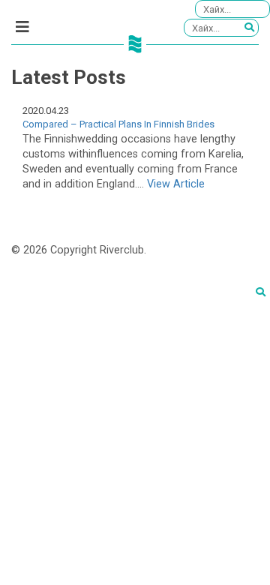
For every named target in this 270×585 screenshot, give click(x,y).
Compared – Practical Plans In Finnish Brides (118, 124)
